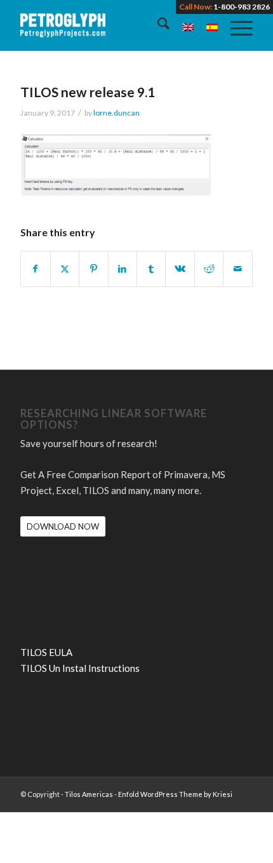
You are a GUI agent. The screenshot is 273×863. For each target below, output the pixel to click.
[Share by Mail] (237, 268)
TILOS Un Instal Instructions (80, 668)
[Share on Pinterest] (93, 268)
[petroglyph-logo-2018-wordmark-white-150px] (113, 25)
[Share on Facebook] (35, 268)
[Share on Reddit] (209, 268)
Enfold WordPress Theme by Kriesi (175, 794)
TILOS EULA (46, 652)
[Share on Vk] (180, 268)
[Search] (157, 25)
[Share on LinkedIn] (122, 268)
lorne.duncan (116, 112)
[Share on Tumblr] (151, 268)
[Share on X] (65, 268)
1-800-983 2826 (241, 6)
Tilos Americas (89, 794)
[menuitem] (157, 25)
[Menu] (235, 25)
